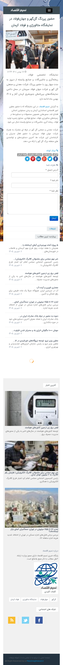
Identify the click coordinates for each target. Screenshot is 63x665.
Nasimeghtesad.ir (35, 661)
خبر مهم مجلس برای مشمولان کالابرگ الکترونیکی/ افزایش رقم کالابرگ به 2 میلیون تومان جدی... (31, 474)
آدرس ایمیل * (52, 170)
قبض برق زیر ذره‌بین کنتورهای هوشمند (41, 273)
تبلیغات (52, 229)
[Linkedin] (38, 158)
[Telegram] (27, 158)
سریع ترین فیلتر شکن (52, 639)
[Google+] (44, 158)
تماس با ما (25, 657)
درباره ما (35, 657)
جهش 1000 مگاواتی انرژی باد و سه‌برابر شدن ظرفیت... (35, 330)
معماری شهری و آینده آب (47, 287)
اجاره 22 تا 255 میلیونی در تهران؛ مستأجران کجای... (35, 302)
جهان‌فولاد (44, 599)
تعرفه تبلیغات (14, 657)
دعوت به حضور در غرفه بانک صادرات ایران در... (38, 316)
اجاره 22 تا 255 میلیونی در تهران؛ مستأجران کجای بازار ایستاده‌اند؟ (34, 530)
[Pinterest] (33, 158)
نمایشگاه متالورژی (30, 599)
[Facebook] (55, 158)
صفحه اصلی (45, 657)
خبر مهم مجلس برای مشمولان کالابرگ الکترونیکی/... (35, 259)
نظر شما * (54, 191)
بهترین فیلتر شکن (53, 631)
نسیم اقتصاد (44, 106)
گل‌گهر (54, 599)
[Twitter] (49, 158)
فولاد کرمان (14, 599)
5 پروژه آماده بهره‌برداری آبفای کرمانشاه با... (39, 245)
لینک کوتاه (51, 151)
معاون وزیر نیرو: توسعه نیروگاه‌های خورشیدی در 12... (35, 341)
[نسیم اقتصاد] (19, 10)
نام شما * (54, 180)
